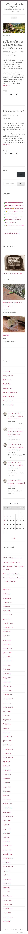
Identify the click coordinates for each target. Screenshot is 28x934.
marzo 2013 (6, 841)
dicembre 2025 (8, 623)
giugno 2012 (7, 879)
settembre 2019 (8, 707)
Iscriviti (21, 183)
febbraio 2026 (7, 615)
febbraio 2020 (7, 686)
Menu (14, 18)
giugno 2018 (7, 770)
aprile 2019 (6, 728)
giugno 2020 (7, 673)
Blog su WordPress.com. (14, 929)
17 (4, 524)
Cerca (5, 170)
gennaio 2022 (7, 652)
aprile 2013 (6, 837)
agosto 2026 (7, 590)
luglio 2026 (6, 594)
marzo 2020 (7, 682)
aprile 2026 (6, 606)
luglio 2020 (6, 669)
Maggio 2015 (7, 791)
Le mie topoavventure (10, 392)
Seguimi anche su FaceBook (11, 233)
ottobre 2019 (7, 703)
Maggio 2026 (7, 602)
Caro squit (6, 371)
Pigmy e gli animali (9, 397)
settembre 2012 (8, 867)
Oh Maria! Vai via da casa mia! (12, 273)
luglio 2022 (6, 636)
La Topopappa (7, 388)
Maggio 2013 (7, 833)
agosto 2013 (6, 820)
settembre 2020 (8, 661)
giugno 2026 (7, 598)
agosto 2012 (6, 871)
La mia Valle (7, 384)
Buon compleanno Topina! (11, 574)
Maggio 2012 (7, 883)
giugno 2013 (7, 829)
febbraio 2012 (7, 896)
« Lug (13, 538)
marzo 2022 (6, 644)
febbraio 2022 (7, 648)
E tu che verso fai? (13, 111)
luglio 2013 (6, 825)
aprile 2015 (6, 795)
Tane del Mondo (8, 405)
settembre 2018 (8, 757)
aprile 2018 (6, 778)
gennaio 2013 (7, 850)
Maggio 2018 (7, 774)
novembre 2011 (8, 908)
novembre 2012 (8, 858)
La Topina (6, 335)
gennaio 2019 (7, 741)
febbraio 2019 (7, 736)
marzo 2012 (6, 892)
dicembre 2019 (7, 694)
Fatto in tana (7, 380)
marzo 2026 (6, 611)
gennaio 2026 (7, 619)
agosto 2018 (7, 762)
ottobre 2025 (7, 631)
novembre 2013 (8, 808)
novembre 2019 (8, 699)
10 (4, 520)
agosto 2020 (7, 665)
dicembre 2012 (7, 854)
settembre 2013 (8, 816)
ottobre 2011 (7, 913)
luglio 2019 (6, 715)
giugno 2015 (7, 787)
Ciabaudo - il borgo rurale (11, 562)
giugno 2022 (7, 640)
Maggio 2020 (7, 678)
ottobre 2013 (7, 812)
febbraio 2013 (7, 846)
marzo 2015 (6, 799)
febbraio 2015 (7, 804)
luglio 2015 (6, 783)
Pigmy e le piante (8, 401)
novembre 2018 (8, 749)
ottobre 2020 (7, 657)
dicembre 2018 (8, 745)
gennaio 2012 (7, 900)
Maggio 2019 (7, 724)
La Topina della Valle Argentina (14, 5)
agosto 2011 (6, 921)
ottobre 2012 (7, 862)
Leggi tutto (6, 85)
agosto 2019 (6, 711)
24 (4, 528)
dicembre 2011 (7, 904)
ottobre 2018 (7, 753)
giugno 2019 (7, 720)
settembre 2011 (8, 917)
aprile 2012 (6, 887)
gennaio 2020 (7, 690)
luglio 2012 (6, 875)
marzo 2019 (6, 732)
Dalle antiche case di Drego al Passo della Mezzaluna (13, 45)
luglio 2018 (6, 766)
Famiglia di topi (8, 376)
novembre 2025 (8, 627)
